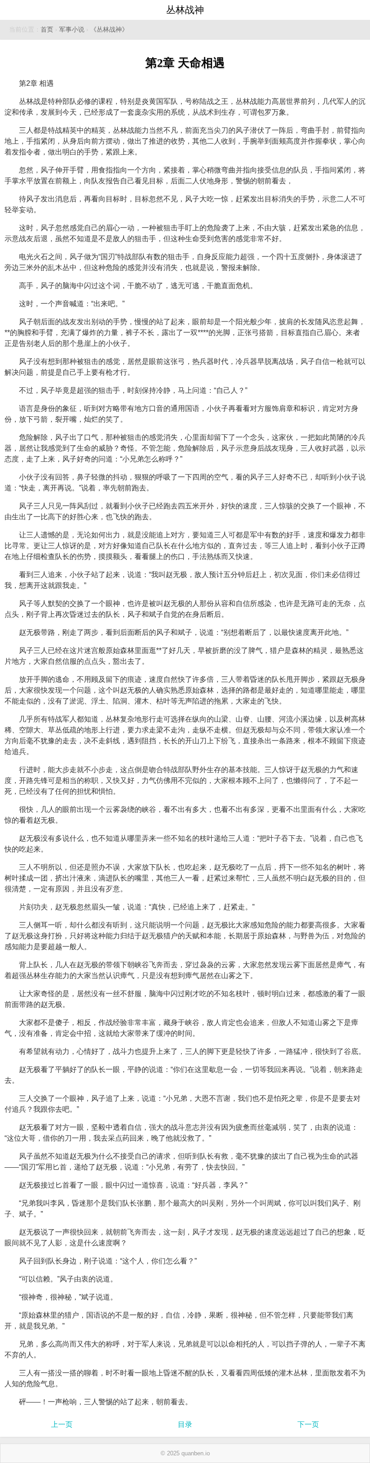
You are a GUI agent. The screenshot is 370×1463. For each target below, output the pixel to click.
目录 (185, 1424)
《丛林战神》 (109, 29)
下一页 (308, 1424)
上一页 (62, 1424)
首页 (47, 29)
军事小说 (71, 29)
